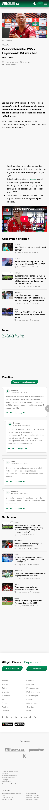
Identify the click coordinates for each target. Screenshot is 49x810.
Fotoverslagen (32, 695)
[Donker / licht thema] (34, 3)
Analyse (5, 707)
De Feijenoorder (33, 692)
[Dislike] (11, 413)
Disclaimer (5, 773)
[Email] (9, 335)
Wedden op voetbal (8, 799)
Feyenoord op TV (7, 797)
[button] (28, 391)
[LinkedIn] (23, 335)
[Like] (7, 413)
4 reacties (26, 62)
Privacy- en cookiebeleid (10, 771)
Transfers (5, 684)
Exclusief (5, 692)
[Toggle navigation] (45, 4)
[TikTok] (31, 717)
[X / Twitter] (4, 335)
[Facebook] (14, 335)
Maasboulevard (32, 688)
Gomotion (14, 784)
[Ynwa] (8, 462)
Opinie (4, 688)
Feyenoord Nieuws (32, 797)
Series (4, 703)
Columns (30, 680)
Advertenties (31, 703)
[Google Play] (7, 724)
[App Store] (19, 724)
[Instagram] (8, 717)
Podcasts (30, 684)
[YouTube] (26, 717)
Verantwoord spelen (8, 777)
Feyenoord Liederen (32, 795)
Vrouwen (5, 710)
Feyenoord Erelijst (32, 799)
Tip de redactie (12, 668)
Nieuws (5, 680)
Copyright (5, 780)
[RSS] (36, 717)
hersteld (33, 178)
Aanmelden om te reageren (24, 382)
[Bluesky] (17, 717)
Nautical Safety (31, 793)
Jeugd (4, 699)
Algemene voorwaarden (9, 775)
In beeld (29, 699)
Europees (6, 695)
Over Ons (30, 707)
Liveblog (30, 710)
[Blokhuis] (8, 391)
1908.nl (11, 3)
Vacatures (36, 668)
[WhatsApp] (18, 335)
